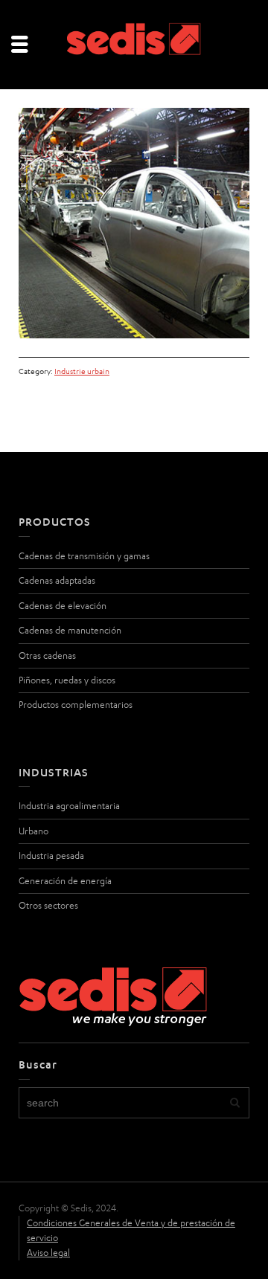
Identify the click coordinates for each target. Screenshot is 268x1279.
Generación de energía (65, 880)
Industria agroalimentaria (69, 805)
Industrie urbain (81, 371)
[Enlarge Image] (134, 223)
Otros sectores (48, 905)
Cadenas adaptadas (57, 580)
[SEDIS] (134, 43)
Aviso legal (48, 1252)
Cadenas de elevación (62, 605)
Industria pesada (51, 855)
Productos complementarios (76, 704)
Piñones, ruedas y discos (67, 680)
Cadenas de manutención (70, 630)
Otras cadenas (47, 655)
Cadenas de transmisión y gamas (84, 555)
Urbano (33, 831)
